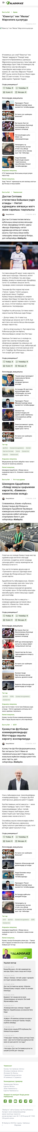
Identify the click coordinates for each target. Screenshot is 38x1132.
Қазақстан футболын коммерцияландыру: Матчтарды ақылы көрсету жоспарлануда (17, 718)
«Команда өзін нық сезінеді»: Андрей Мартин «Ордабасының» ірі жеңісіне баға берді (18, 1010)
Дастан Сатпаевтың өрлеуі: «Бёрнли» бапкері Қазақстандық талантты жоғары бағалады (18, 988)
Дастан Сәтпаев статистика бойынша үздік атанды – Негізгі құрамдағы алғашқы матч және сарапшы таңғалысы (17, 709)
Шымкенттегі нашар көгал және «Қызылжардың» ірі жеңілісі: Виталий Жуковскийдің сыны (17, 999)
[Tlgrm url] (25, 1101)
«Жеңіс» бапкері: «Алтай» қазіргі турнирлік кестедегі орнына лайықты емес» (19, 979)
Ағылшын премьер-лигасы (13, 1071)
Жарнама (17, 1125)
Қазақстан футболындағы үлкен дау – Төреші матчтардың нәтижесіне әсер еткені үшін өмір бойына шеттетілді (18, 943)
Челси (18, 451)
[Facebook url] (5, 1101)
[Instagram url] (10, 1101)
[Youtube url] (15, 1101)
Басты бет (6, 12)
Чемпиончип (14, 454)
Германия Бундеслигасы (13, 1075)
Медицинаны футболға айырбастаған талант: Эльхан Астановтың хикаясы (18, 463)
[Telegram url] (20, 1101)
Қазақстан (25, 451)
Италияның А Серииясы (12, 1077)
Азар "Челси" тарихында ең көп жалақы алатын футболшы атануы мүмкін (19, 183)
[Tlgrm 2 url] (31, 1101)
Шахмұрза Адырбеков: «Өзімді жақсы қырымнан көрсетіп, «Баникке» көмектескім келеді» (17, 472)
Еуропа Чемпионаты (11, 1091)
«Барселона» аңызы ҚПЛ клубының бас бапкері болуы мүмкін (17, 1030)
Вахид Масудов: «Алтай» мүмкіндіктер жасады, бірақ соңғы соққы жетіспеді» (17, 970)
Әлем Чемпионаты (10, 1089)
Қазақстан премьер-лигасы (14, 1069)
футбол (5, 448)
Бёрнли (5, 454)
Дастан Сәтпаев (8, 451)
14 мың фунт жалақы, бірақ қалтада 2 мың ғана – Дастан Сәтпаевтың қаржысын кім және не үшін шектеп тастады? (19, 1040)
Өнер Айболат (10, 214)
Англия (28, 448)
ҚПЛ (4, 919)
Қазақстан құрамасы (17, 448)
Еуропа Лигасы (9, 1086)
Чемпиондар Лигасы (11, 1084)
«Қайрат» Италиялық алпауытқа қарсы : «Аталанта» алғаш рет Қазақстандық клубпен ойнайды (18, 1021)
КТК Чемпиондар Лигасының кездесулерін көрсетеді (17, 174)
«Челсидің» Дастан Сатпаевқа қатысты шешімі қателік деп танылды (18, 1049)
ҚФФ (32, 919)
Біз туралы (18, 1123)
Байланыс (26, 1123)
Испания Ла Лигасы (11, 1073)
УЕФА (12, 696)
